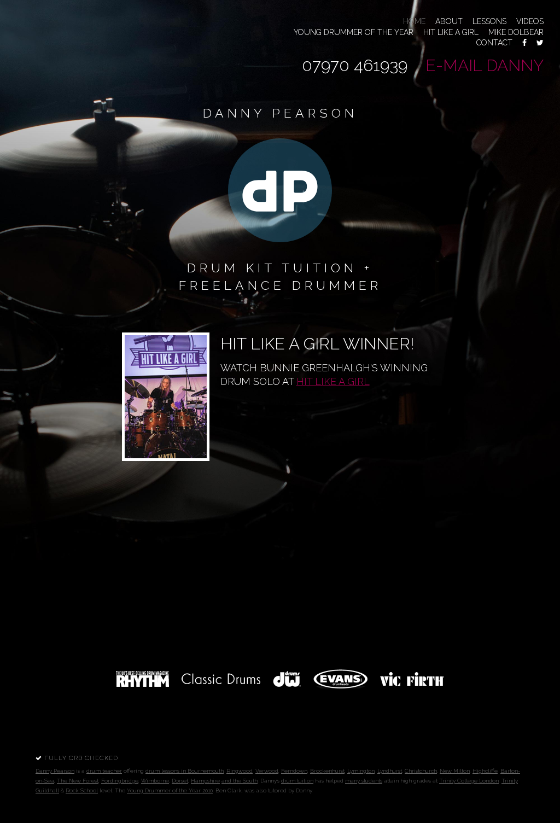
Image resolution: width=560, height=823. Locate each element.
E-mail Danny (484, 65)
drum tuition (297, 781)
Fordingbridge (119, 781)
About (449, 21)
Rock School (82, 790)
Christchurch (421, 771)
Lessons (489, 21)
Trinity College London (469, 781)
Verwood (266, 771)
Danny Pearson (55, 771)
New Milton (455, 771)
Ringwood (239, 771)
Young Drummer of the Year (353, 32)
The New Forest (77, 781)
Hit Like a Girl (451, 32)
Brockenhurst (327, 771)
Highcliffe (485, 771)
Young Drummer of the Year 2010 (170, 790)
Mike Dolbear (516, 32)
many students (363, 781)
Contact (494, 42)
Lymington (361, 771)
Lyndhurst (389, 771)
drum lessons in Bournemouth (184, 771)
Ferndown (294, 771)
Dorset (180, 781)
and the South (239, 781)
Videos (530, 21)
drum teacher (104, 771)
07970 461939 (354, 65)
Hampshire (205, 781)
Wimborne (155, 781)
